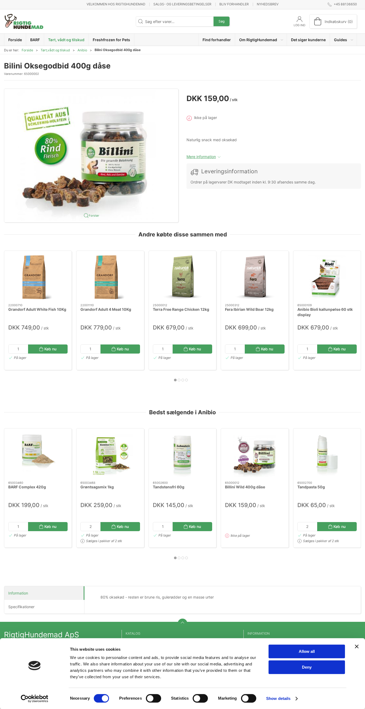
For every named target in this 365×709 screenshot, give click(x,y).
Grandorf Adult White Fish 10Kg (37, 309)
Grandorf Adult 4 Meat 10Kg (105, 309)
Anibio (82, 50)
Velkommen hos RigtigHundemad (116, 4)
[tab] (175, 380)
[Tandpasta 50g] (327, 454)
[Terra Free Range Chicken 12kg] (182, 277)
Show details (278, 698)
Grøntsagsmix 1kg (97, 487)
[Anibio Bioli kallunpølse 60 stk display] (327, 277)
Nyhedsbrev (267, 4)
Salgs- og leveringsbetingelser (182, 4)
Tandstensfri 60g (168, 487)
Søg (221, 21)
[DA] (24, 21)
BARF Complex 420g (27, 487)
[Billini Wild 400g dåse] (254, 454)
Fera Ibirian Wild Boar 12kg (249, 309)
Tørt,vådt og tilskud (55, 50)
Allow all (307, 651)
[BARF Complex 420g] (38, 454)
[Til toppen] (182, 623)
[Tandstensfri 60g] (182, 454)
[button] (261, 40)
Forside (27, 50)
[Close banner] (357, 646)
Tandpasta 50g (311, 487)
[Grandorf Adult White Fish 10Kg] (38, 277)
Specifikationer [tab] (21, 606)
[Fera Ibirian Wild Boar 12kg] (254, 277)
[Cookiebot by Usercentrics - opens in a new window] (34, 699)
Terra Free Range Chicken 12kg (181, 309)
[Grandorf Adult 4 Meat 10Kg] (110, 277)
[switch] (153, 698)
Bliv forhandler (234, 4)
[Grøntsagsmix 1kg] (110, 454)
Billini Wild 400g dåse (245, 487)
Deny (307, 667)
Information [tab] (18, 593)
